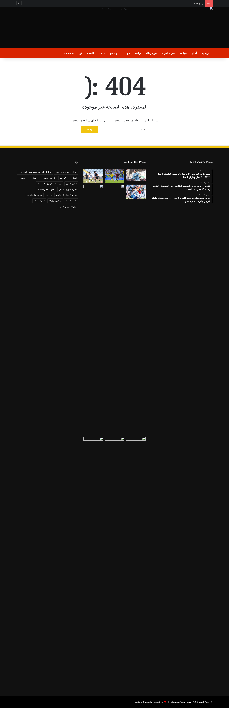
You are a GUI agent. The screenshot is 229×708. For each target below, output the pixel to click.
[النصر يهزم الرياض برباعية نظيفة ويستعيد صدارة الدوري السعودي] (114, 176)
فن (80, 53)
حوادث (126, 53)
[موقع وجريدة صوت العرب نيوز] (114, 27)
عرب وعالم (151, 53)
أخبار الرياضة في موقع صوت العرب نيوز (34, 172)
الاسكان (63, 178)
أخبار (194, 53)
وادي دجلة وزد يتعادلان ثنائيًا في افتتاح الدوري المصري (178, 3)
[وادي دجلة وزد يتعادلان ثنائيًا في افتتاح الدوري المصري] (93, 176)
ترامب (49, 195)
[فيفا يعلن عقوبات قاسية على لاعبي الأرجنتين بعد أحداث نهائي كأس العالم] (136, 192)
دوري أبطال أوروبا (34, 195)
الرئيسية (206, 53)
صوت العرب (168, 53)
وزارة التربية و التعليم (68, 206)
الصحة (90, 53)
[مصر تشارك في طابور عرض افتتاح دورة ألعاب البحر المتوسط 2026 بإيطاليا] (114, 563)
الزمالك (34, 178)
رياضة (138, 53)
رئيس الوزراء (71, 200)
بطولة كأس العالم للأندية (66, 195)
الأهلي (74, 178)
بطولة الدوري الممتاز (68, 189)
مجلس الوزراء (55, 200)
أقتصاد (101, 53)
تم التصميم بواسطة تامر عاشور (148, 702)
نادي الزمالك (39, 200)
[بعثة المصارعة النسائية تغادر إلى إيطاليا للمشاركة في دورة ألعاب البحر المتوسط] (93, 563)
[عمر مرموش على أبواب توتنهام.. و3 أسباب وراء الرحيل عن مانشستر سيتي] (136, 175)
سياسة (183, 53)
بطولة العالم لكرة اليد (45, 189)
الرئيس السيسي (48, 178)
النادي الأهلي (71, 183)
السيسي (22, 178)
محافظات (69, 53)
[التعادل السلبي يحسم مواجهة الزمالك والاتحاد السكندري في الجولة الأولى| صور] (93, 310)
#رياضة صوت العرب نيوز (66, 172)
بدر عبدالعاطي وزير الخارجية (50, 183)
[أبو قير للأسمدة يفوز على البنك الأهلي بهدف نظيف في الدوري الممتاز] (114, 310)
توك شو (114, 53)
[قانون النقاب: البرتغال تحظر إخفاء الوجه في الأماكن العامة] (136, 563)
